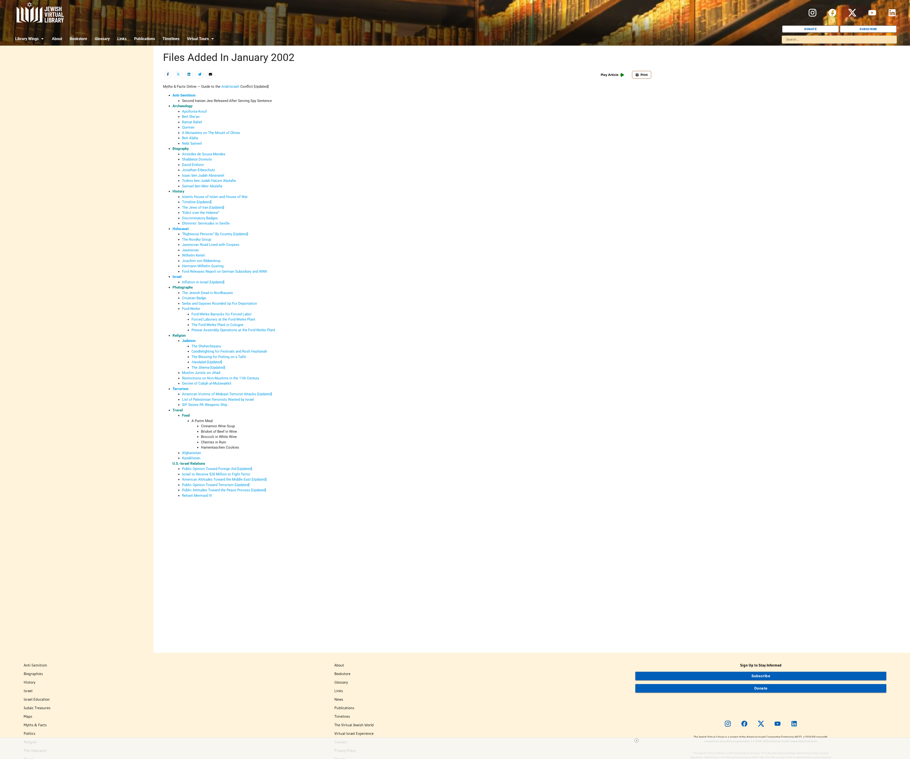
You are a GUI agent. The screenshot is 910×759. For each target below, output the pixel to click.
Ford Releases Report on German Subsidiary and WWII (224, 271)
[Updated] (214, 362)
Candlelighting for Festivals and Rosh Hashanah (229, 351)
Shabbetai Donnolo (197, 159)
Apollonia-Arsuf (194, 111)
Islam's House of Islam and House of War (215, 197)
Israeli (234, 86)
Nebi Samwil (192, 143)
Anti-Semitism (184, 95)
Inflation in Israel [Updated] (203, 282)
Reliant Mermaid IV (197, 495)
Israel (177, 277)
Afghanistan (191, 453)
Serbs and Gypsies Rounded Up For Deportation (219, 303)
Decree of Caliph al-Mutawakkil (206, 383)
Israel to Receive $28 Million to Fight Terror (216, 474)
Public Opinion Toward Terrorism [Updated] (216, 485)
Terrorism (180, 389)
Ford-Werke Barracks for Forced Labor (221, 314)
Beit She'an (191, 117)
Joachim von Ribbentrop (201, 261)
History (29, 682)
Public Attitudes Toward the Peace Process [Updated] (224, 490)
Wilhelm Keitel (193, 255)
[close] (636, 740)
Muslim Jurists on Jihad (201, 373)
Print (644, 75)
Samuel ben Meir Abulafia (202, 186)
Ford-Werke (191, 309)
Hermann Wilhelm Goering (202, 266)
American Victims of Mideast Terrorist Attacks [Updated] (227, 394)
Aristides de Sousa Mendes (203, 154)
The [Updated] (208, 367)
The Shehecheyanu (206, 346)
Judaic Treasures (37, 707)
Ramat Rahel (192, 122)
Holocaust (181, 229)
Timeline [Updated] (197, 202)
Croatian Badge (194, 298)
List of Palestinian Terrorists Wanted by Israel (218, 399)
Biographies (33, 673)
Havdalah (198, 362)
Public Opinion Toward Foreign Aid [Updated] (217, 469)
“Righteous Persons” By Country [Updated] (215, 234)
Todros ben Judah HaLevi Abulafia (209, 181)
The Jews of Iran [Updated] (203, 207)
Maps (28, 716)
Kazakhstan (191, 458)
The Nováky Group (196, 239)
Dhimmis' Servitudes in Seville (206, 223)
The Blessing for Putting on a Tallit (218, 357)
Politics (29, 733)
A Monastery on (195, 133)
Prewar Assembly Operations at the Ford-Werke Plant (233, 330)
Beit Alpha (190, 138)
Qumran (188, 127)
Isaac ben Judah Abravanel (203, 175)
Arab (225, 86)
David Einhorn (193, 165)
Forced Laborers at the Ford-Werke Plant (223, 319)
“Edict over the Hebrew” (200, 213)
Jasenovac (190, 250)
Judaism (189, 341)
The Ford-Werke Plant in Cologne (217, 325)
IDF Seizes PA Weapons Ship (204, 405)
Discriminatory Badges (200, 218)
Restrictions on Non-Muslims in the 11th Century (220, 378)
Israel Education (37, 699)
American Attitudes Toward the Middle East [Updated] (224, 479)
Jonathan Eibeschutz (198, 170)
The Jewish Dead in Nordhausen (207, 293)
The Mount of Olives (224, 133)
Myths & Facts (35, 724)
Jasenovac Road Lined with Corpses (210, 245)
